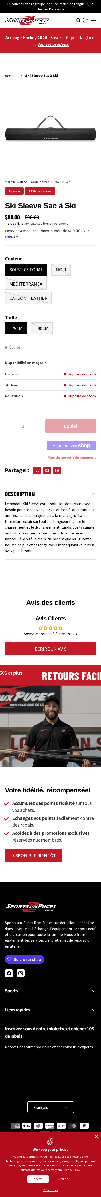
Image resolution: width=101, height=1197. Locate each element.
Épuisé (70, 426)
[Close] (96, 1136)
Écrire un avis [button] (50, 649)
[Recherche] (78, 20)
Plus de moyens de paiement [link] (71, 457)
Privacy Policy (71, 1170)
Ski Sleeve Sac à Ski (41, 75)
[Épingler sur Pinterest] (57, 470)
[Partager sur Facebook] (47, 470)
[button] (85, 20)
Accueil (11, 75)
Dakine (22, 182)
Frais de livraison (17, 223)
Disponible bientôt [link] (33, 855)
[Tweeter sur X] (37, 470)
